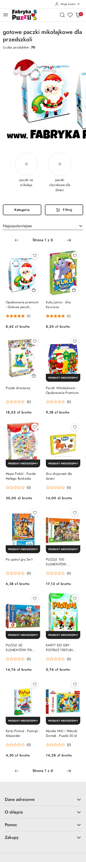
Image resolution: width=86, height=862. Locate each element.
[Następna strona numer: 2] (69, 240)
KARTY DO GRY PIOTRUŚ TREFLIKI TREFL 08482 (59, 647)
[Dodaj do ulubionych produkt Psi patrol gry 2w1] (34, 512)
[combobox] (43, 226)
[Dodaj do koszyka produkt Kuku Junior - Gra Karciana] (74, 289)
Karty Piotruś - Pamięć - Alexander (23, 733)
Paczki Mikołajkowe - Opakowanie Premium (62, 390)
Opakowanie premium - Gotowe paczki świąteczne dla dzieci (22, 304)
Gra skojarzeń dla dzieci (59, 476)
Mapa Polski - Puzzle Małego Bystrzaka (21, 476)
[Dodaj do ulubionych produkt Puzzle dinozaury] (34, 341)
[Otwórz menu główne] (5, 14)
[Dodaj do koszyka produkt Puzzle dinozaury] (34, 375)
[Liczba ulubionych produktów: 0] (70, 14)
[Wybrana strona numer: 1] (43, 240)
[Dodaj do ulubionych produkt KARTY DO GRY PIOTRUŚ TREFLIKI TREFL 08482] (74, 598)
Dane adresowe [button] (20, 799)
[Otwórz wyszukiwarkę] (62, 14)
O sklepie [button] (14, 812)
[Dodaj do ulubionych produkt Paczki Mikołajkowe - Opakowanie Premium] (74, 341)
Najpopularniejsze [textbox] (17, 226)
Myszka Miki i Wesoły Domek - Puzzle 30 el (61, 733)
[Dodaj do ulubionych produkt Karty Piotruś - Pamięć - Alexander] (34, 684)
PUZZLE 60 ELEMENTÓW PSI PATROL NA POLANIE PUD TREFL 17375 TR (22, 647)
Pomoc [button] (11, 825)
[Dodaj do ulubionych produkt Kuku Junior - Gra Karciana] (74, 255)
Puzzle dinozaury (18, 387)
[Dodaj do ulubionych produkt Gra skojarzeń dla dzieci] (74, 427)
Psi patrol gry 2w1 (19, 559)
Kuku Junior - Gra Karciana (58, 304)
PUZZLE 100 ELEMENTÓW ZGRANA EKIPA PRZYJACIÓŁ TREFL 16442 (60, 562)
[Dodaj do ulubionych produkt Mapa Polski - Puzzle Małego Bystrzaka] (34, 427)
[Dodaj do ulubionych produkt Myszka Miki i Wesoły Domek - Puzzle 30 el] (74, 684)
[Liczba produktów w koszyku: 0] (77, 14)
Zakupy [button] (12, 837)
